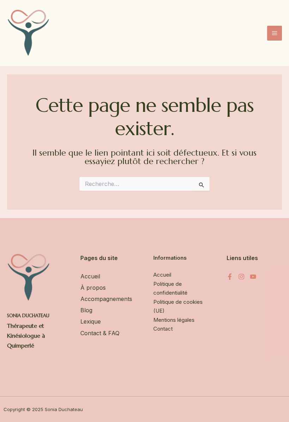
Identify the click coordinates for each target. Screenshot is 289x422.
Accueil (90, 276)
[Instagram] (241, 276)
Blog (86, 310)
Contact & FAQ (99, 333)
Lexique (90, 321)
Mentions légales (174, 319)
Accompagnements (106, 298)
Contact (163, 328)
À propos (93, 287)
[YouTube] (253, 276)
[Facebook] (230, 276)
